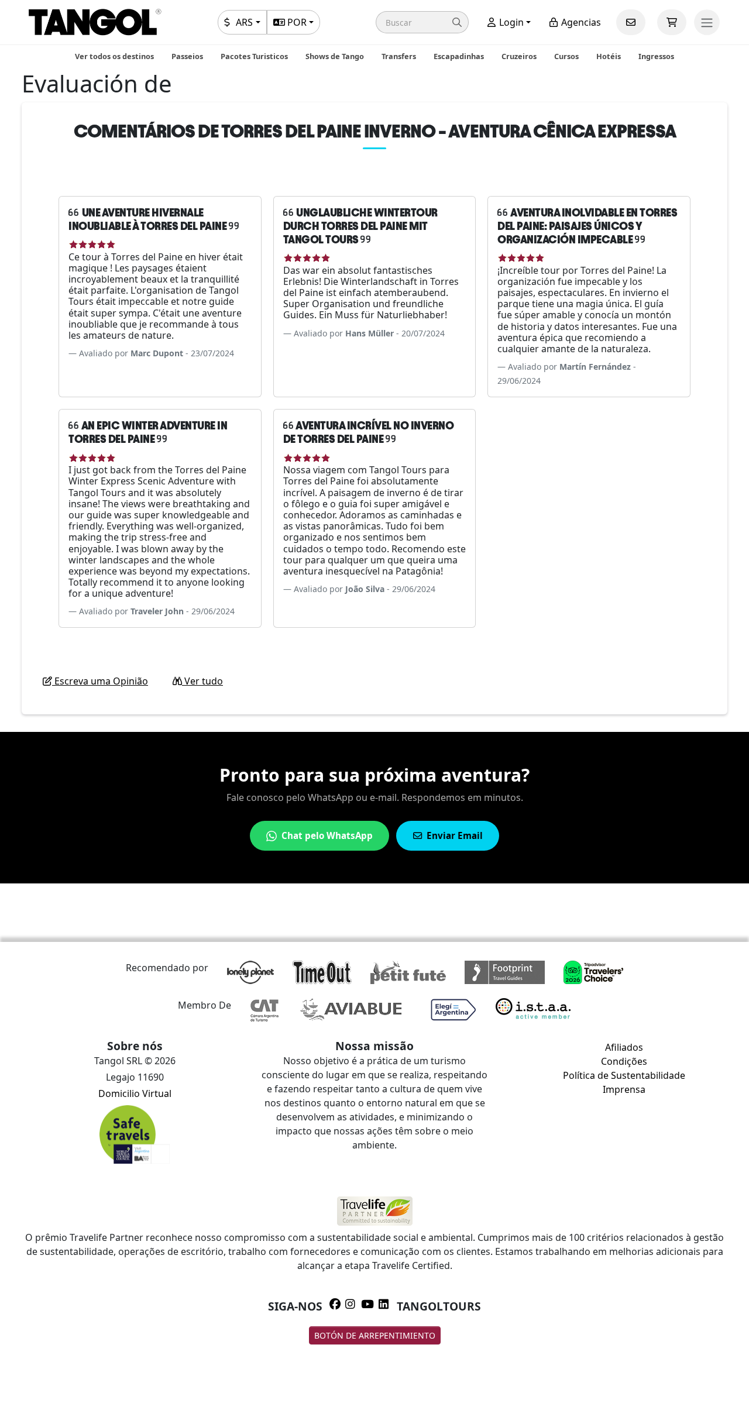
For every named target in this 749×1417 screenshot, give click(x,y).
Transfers (399, 56)
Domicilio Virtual (134, 1093)
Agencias (580, 22)
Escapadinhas (459, 56)
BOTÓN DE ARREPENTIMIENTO (374, 1335)
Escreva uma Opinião (100, 681)
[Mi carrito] (671, 22)
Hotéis (608, 56)
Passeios (187, 56)
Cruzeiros (519, 56)
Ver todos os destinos (114, 56)
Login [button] (510, 22)
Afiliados (624, 1047)
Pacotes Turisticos (254, 56)
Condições (624, 1061)
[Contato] (630, 22)
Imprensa (624, 1089)
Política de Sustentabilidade (624, 1075)
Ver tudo (202, 681)
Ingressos (656, 56)
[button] (422, 22)
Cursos (566, 56)
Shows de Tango (334, 56)
